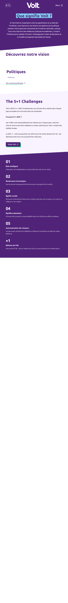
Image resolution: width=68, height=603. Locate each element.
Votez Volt (12, 144)
